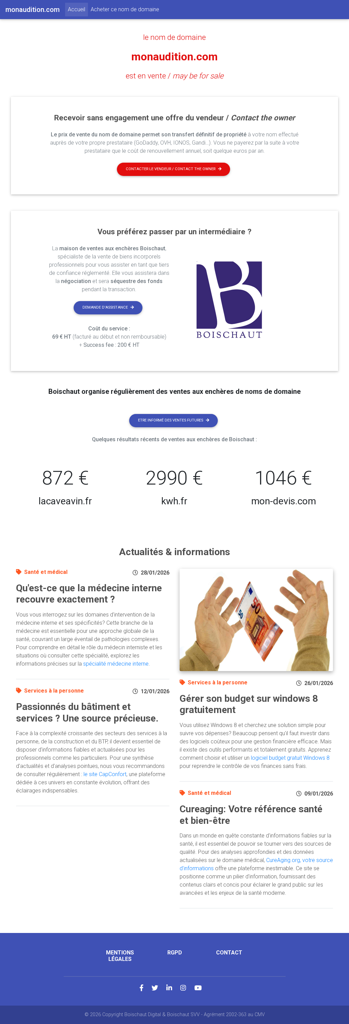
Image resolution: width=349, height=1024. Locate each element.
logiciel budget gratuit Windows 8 (290, 758)
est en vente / (175, 75)
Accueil (78, 9)
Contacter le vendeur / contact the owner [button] (170, 169)
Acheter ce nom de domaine (125, 9)
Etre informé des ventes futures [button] (170, 420)
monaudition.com (174, 56)
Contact (229, 952)
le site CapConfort (105, 774)
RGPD (174, 952)
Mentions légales (120, 955)
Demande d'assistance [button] (105, 307)
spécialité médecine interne (116, 664)
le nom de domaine (174, 37)
